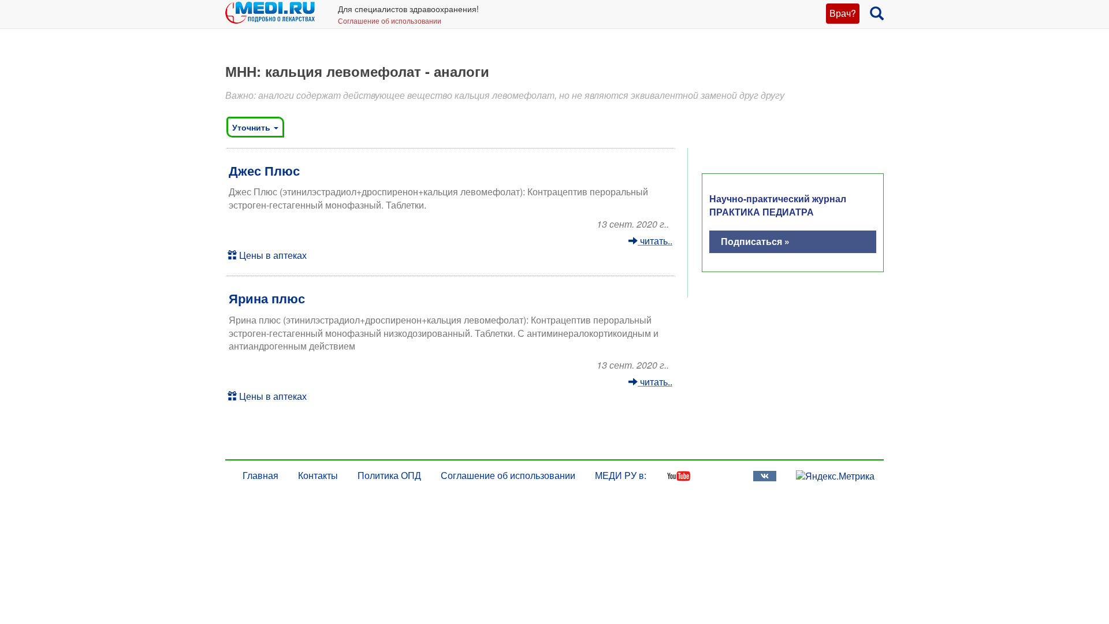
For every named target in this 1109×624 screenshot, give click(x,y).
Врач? (842, 13)
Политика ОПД (389, 475)
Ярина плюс (267, 298)
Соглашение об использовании (389, 20)
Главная (260, 475)
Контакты (318, 475)
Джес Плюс (264, 170)
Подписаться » (755, 241)
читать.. (655, 240)
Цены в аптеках (272, 255)
